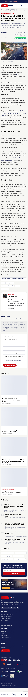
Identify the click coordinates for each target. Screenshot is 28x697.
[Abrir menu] (25, 5)
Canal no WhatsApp (21, 38)
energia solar (10, 282)
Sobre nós (3, 631)
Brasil (3, 282)
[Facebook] (2, 608)
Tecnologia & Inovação (20, 559)
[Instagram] (5, 608)
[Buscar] (22, 5)
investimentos (5, 288)
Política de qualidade (6, 637)
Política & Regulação (6, 556)
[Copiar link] (25, 694)
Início (2, 9)
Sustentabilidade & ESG (7, 559)
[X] (21, 694)
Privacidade (4, 635)
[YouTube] (11, 608)
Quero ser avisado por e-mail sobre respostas (13, 361)
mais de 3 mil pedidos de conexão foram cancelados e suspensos (13, 113)
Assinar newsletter (14, 573)
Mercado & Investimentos (10, 9)
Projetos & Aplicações (18, 556)
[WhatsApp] (14, 694)
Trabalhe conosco (5, 639)
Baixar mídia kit (5, 650)
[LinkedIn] (17, 694)
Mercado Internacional (21, 552)
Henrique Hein (4, 32)
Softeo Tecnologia (12, 685)
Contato (3, 633)
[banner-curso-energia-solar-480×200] (14, 584)
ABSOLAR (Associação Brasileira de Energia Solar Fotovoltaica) (12, 279)
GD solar (17, 285)
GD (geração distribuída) (7, 285)
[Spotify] (18, 608)
